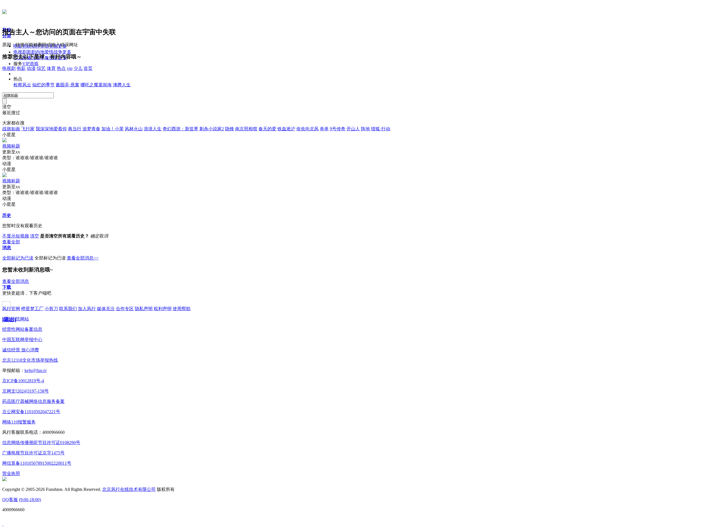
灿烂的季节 (43, 84)
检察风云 (22, 84)
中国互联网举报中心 (22, 339)
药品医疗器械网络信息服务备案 (33, 401)
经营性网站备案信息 (22, 329)
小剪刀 (51, 308)
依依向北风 (307, 128)
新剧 (31, 52)
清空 (34, 236)
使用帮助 (182, 308)
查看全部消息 (15, 281)
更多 (66, 52)
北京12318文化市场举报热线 (30, 360)
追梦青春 (91, 128)
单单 (324, 128)
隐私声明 (144, 308)
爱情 (49, 52)
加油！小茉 (112, 128)
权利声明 (163, 308)
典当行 (74, 128)
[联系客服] (2, 524)
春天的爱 (267, 128)
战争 (57, 52)
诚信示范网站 (15, 319)
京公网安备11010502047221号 (31, 411)
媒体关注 (106, 308)
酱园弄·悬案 (67, 84)
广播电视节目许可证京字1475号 (33, 452)
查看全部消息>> (83, 258)
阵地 (365, 128)
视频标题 (11, 146)
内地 (40, 52)
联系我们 (68, 308)
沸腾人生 (122, 84)
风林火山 (134, 128)
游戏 (34, 63)
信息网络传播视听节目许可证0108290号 (41, 442)
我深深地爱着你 (51, 128)
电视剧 (20, 52)
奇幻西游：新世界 (180, 128)
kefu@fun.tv (36, 370)
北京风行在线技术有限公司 (129, 489)
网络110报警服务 (19, 422)
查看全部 (11, 241)
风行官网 (11, 308)
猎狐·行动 (380, 128)
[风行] (4, 11)
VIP (26, 63)
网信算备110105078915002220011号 (36, 463)
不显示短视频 (15, 236)
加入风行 (87, 308)
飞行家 (28, 128)
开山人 (353, 128)
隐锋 (229, 128)
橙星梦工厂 (32, 308)
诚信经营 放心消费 (20, 349)
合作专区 (125, 308)
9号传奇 (337, 128)
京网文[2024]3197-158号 (25, 391)
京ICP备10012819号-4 (23, 380)
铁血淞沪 (286, 128)
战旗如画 (11, 128)
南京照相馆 (246, 128)
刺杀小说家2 (211, 128)
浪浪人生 (153, 128)
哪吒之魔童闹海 (96, 84)
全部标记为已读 (17, 258)
